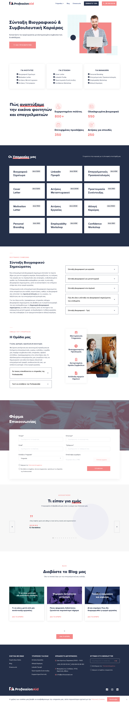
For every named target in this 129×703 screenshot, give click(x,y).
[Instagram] (112, 689)
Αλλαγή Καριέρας (96, 83)
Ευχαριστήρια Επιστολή (39, 674)
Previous (12, 527)
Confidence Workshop (63, 83)
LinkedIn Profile (60, 77)
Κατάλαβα (113, 699)
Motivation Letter (24, 77)
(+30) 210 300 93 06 (63, 664)
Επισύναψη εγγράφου (73, 457)
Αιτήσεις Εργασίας (37, 660)
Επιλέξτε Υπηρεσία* (30, 458)
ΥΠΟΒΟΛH (99, 468)
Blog (10, 663)
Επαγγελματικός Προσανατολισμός (103, 77)
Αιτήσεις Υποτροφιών (26, 83)
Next (117, 527)
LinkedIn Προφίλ (37, 667)
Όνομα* (21, 436)
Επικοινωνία (13, 667)
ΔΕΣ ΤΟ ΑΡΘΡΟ (17, 617)
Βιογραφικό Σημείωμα (26, 74)
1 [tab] (53, 538)
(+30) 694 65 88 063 (77, 664)
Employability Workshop (98, 80)
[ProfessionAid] (21, 3)
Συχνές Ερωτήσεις (15, 660)
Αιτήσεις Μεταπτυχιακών (27, 80)
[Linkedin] (117, 689)
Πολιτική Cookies (98, 699)
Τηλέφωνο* (70, 445)
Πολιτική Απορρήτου (109, 666)
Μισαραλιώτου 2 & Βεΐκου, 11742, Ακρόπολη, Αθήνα (67, 670)
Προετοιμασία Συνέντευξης (65, 80)
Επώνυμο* (69, 436)
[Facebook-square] (107, 689)
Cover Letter (59, 74)
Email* (21, 445)
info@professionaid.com (65, 674)
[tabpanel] (64, 522)
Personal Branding (96, 74)
